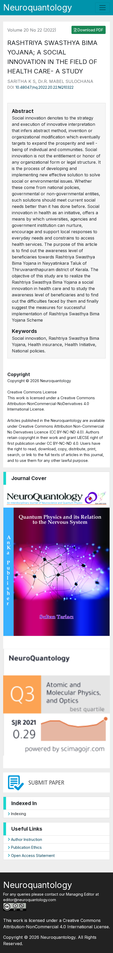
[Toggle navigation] (102, 7)
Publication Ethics (26, 847)
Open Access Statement (32, 855)
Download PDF (89, 30)
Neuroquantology (37, 7)
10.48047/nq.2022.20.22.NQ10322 (45, 87)
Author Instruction (26, 839)
